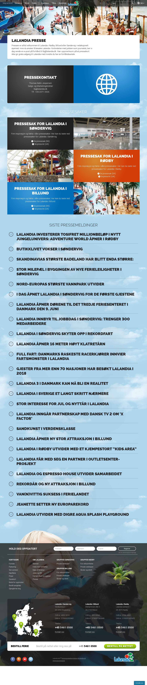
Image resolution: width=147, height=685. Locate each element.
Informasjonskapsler (59, 661)
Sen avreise (13, 570)
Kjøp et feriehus (38, 570)
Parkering (12, 567)
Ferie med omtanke (40, 567)
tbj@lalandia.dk (49, 51)
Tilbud (54, 3)
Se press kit (39, 144)
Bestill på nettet (120, 646)
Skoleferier (62, 3)
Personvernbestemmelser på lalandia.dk (74, 658)
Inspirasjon (45, 3)
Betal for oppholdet (16, 582)
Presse (35, 579)
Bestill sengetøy (15, 585)
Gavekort (12, 579)
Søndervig (18, 3)
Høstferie (12, 573)
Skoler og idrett (62, 579)
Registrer (127, 549)
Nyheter (36, 564)
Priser (11, 576)
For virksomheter (63, 572)
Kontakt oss (59, 632)
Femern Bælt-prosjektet (42, 576)
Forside (12, 564)
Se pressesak (39, 141)
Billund (27, 3)
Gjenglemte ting (15, 589)
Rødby (34, 3)
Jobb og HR (37, 573)
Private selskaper (63, 564)
